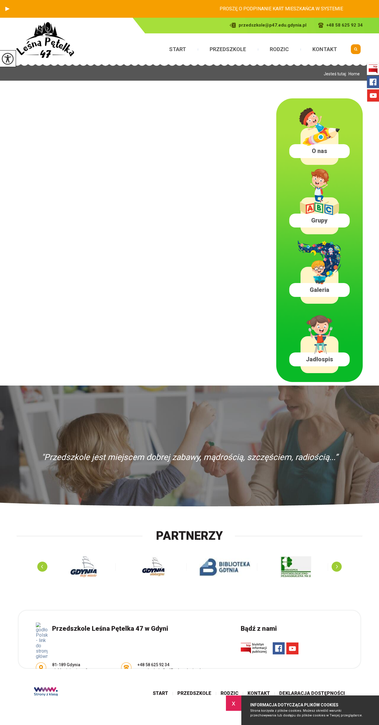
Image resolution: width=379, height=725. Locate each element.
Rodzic (279, 49)
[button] (7, 9)
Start (177, 49)
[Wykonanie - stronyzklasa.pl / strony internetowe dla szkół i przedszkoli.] (46, 692)
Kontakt (324, 49)
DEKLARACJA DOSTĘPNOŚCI (312, 693)
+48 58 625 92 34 (344, 25)
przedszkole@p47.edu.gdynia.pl (272, 25)
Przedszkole (228, 49)
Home (354, 74)
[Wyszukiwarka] (356, 51)
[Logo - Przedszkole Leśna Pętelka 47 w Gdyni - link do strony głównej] (45, 40)
